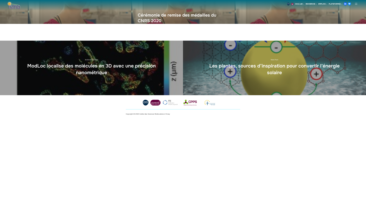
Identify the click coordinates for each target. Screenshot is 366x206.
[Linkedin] (345, 4)
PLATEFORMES (335, 4)
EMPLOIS (322, 4)
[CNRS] (288, 4)
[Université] (292, 4)
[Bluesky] (349, 4)
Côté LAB (299, 4)
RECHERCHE (310, 4)
